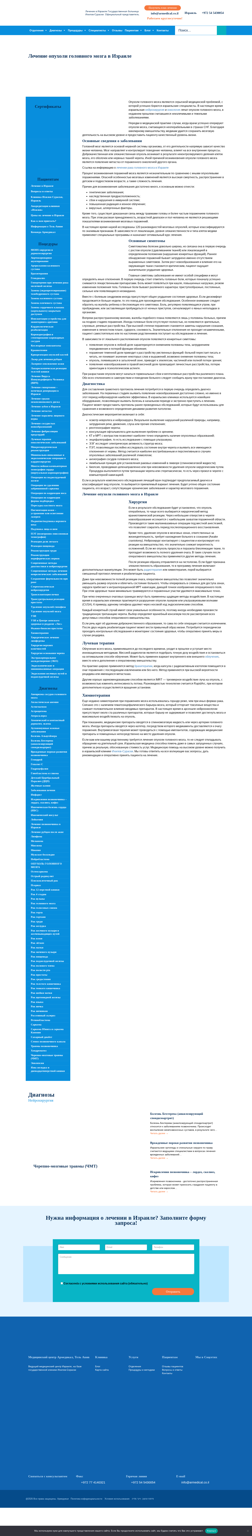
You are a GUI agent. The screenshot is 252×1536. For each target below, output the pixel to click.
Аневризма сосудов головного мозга (49, 696)
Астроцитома (39, 711)
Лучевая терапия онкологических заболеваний (48, 441)
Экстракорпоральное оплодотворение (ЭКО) (44, 659)
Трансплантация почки (45, 594)
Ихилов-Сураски (122, 751)
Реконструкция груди (44, 550)
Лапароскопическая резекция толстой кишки (49, 370)
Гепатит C (37, 764)
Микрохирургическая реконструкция (44, 449)
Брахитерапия (39, 273)
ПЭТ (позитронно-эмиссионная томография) (49, 535)
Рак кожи (36, 938)
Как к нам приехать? (43, 221)
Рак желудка (38, 926)
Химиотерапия (40, 633)
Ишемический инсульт (44, 815)
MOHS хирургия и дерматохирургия (42, 252)
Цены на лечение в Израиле (47, 215)
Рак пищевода (39, 956)
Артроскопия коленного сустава (45, 267)
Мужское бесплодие (43, 854)
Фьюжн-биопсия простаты (47, 628)
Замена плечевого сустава (46, 303)
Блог (148, 30)
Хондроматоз (38, 1050)
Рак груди (37, 921)
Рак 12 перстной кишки (45, 889)
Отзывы (117, 30)
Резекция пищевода (43, 546)
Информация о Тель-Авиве (47, 226)
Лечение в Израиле (42, 186)
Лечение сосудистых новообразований (43, 425)
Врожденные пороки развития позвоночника (49, 753)
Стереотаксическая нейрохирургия (42, 588)
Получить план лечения (163, 7)
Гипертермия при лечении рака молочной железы (49, 284)
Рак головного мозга (43, 903)
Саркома (36, 1024)
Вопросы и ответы (42, 191)
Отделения (135, 1366)
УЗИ (33, 616)
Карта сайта (102, 1369)
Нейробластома (40, 859)
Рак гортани (38, 917)
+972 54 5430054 (212, 13)
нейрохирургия (154, 109)
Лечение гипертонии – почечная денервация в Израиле (45, 390)
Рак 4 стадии (38, 894)
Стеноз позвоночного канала (48, 1041)
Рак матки (37, 947)
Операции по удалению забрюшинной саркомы (45, 487)
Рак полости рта (40, 970)
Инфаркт (36, 794)
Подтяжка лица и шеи (44, 529)
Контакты (163, 30)
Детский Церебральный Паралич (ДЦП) (45, 779)
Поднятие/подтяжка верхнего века (48, 523)
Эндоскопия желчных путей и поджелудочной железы (49, 675)
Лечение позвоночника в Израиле (46, 826)
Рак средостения (41, 979)
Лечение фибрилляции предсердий (44, 433)
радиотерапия (153, 569)
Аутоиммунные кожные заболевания (45, 730)
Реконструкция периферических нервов (45, 557)
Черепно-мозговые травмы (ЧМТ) (47, 1057)
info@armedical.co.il (164, 13)
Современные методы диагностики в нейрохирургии (49, 565)
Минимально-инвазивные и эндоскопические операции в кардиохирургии (48, 458)
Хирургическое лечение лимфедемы (45, 639)
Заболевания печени (43, 790)
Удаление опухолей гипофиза (48, 607)
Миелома (36, 845)
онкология (173, 109)
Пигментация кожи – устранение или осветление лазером (47, 513)
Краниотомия (39, 350)
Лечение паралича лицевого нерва (47, 417)
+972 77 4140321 (93, 1482)
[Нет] (247, 1531)
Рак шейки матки (41, 993)
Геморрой (36, 759)
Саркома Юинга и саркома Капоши (47, 1031)
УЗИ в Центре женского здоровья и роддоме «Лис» (46, 622)
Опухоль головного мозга (46, 865)
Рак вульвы (38, 898)
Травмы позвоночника (44, 1046)
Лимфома (36, 836)
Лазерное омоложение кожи (47, 363)
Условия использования (117, 1498)
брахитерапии (143, 666)
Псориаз (36, 885)
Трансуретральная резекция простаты (47, 601)
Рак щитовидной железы (46, 997)
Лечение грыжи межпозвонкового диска (45, 400)
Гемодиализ (38, 278)
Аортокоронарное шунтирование (41, 259)
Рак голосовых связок (44, 907)
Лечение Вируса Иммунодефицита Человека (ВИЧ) (47, 379)
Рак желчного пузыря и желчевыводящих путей (45, 932)
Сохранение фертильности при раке (49, 580)
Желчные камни (40, 785)
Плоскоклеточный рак (44, 880)
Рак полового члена (43, 965)
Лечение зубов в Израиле (46, 406)
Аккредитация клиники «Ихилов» (45, 208)
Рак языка (37, 1002)
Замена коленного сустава (46, 298)
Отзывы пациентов (172, 1366)
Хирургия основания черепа (48, 653)
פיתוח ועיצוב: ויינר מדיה (143, 1498)
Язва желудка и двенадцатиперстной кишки (48, 1069)
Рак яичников (39, 1011)
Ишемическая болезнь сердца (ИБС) (48, 809)
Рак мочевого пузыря (43, 952)
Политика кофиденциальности (86, 1498)
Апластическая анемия (44, 702)
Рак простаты (39, 974)
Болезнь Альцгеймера (44, 736)
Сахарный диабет (41, 1037)
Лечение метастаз (41, 411)
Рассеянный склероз (43, 1015)
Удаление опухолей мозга (46, 611)
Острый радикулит (42, 876)
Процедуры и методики (142, 1369)
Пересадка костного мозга (46, 505)
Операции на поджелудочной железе (48, 479)
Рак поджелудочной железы (47, 961)
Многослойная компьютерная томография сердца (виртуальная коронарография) (49, 469)
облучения (212, 656)
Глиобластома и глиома (45, 773)
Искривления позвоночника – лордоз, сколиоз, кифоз (49, 801)
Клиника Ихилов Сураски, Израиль (47, 199)
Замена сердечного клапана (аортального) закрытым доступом (47, 310)
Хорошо (211, 1530)
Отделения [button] (36, 30)
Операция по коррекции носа (48, 493)
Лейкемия (37, 819)
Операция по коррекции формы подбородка (45, 499)
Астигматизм (38, 706)
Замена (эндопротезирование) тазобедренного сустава (48, 292)
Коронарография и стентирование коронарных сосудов (47, 337)
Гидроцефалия (39, 768)
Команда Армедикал (43, 232)
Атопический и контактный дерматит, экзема (47, 722)
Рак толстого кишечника (46, 983)
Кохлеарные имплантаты (46, 345)
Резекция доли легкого (44, 541)
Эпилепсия (37, 1063)
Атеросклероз (39, 715)
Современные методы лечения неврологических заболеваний (49, 572)
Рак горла (37, 912)
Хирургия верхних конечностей (42, 647)
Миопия (36, 850)
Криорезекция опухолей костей (49, 354)
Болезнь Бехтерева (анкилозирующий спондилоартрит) (42, 744)
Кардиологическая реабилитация (42, 328)
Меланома (37, 841)
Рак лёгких (37, 943)
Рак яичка (37, 1006)
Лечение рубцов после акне (47, 832)
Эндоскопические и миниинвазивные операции (47, 667)
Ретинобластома (40, 1020)
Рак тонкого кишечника (45, 988)
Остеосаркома (39, 871)
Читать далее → (159, 1133)
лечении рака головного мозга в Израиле (142, 167)
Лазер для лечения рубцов (46, 359)
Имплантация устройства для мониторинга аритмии (48, 320)
